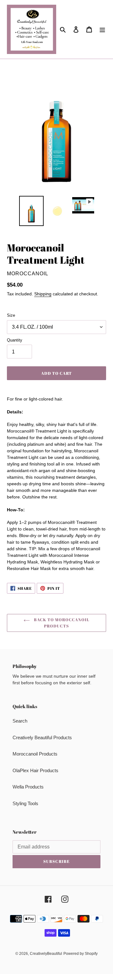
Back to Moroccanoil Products (61, 623)
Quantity (14, 340)
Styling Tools (25, 803)
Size (11, 315)
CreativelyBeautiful (46, 953)
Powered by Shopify (80, 953)
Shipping (42, 293)
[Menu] (102, 29)
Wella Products (28, 786)
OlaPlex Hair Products (35, 770)
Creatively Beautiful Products (42, 737)
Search (20, 721)
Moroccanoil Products (35, 753)
